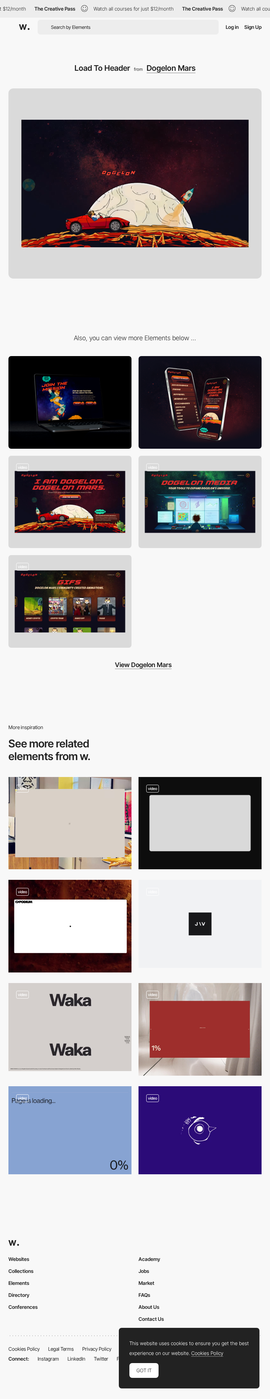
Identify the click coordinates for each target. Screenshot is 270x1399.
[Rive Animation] (200, 502)
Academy (149, 1259)
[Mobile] (200, 402)
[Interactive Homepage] (69, 502)
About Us (149, 1307)
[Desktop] (69, 402)
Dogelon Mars (171, 68)
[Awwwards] (24, 27)
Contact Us (151, 1319)
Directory (19, 1295)
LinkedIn (76, 1359)
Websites (18, 1259)
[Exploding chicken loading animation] (200, 1130)
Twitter (101, 1359)
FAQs (144, 1295)
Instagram (48, 1359)
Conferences (23, 1307)
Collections (20, 1271)
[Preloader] (200, 823)
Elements (18, 1283)
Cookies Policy (24, 1349)
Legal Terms (61, 1349)
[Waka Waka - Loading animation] (69, 1027)
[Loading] (200, 1029)
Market (146, 1283)
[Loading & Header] (69, 926)
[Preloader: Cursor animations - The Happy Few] (69, 823)
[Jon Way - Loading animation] (200, 924)
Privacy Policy (96, 1349)
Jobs (144, 1271)
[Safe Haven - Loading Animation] (69, 1130)
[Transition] (69, 601)
